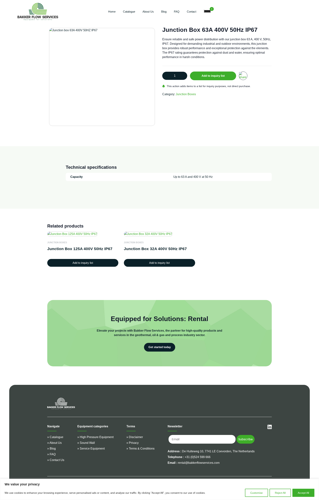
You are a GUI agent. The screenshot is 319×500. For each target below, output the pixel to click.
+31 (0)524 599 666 (189, 457)
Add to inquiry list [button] (83, 262)
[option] (102, 77)
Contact (191, 11)
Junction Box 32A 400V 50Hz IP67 (155, 249)
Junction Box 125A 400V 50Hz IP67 (79, 249)
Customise (256, 492)
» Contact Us (55, 460)
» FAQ (51, 454)
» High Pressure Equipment (95, 437)
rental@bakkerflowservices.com (193, 462)
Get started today (159, 347)
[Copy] (243, 76)
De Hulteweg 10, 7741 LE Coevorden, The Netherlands (218, 451)
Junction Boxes (186, 94)
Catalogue (129, 11)
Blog (164, 11)
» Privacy (132, 442)
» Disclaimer (134, 437)
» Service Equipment (91, 448)
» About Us (54, 442)
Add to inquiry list (213, 75)
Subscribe (245, 439)
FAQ (176, 11)
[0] (207, 11)
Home (112, 11)
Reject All (280, 492)
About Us (148, 11)
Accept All (303, 492)
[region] (159, 489)
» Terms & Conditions (140, 448)
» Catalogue (55, 437)
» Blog (51, 448)
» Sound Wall (86, 442)
